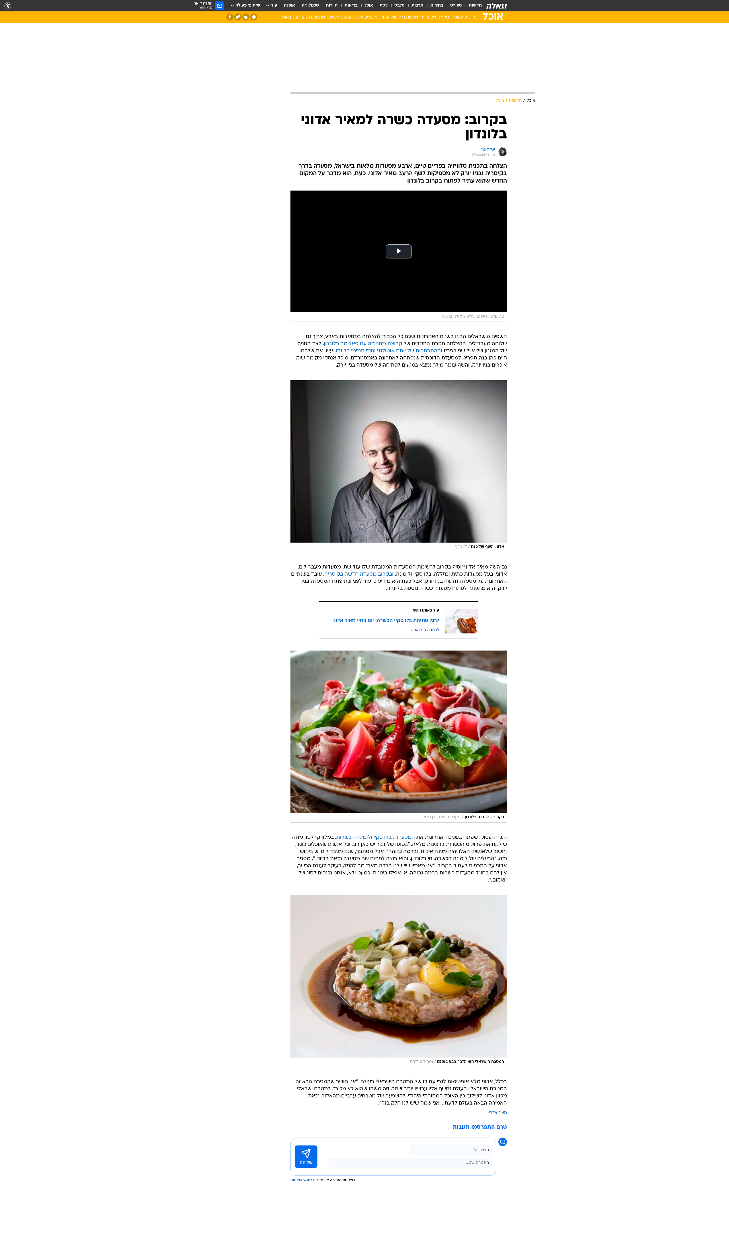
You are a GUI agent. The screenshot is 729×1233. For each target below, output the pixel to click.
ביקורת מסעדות (435, 17)
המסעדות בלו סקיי (394, 837)
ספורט (456, 5)
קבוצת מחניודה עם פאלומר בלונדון (363, 344)
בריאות (351, 5)
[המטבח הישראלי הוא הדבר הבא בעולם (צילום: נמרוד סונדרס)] (398, 981)
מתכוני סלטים (340, 17)
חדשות (475, 5)
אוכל (368, 5)
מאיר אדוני (498, 1113)
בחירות (436, 5)
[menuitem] (472, 6)
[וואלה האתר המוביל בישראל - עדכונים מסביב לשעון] (496, 6)
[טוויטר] (237, 17)
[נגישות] (7, 5)
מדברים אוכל (366, 17)
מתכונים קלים (313, 17)
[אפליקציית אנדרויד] (253, 17)
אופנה (289, 5)
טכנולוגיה (310, 5)
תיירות (332, 5)
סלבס (399, 5)
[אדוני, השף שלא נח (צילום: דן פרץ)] (398, 466)
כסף (384, 5)
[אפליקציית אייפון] (245, 17)
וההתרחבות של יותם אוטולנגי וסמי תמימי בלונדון (388, 351)
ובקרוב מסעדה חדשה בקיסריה (359, 574)
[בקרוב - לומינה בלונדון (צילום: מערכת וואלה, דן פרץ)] (398, 737)
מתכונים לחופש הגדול (399, 17)
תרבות (417, 5)
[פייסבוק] (230, 17)
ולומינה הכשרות (354, 837)
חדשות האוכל (464, 17)
